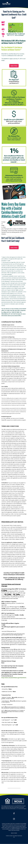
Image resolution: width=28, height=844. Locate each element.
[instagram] (14, 819)
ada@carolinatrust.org (16, 827)
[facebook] (14, 813)
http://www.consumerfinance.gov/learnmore (13, 677)
